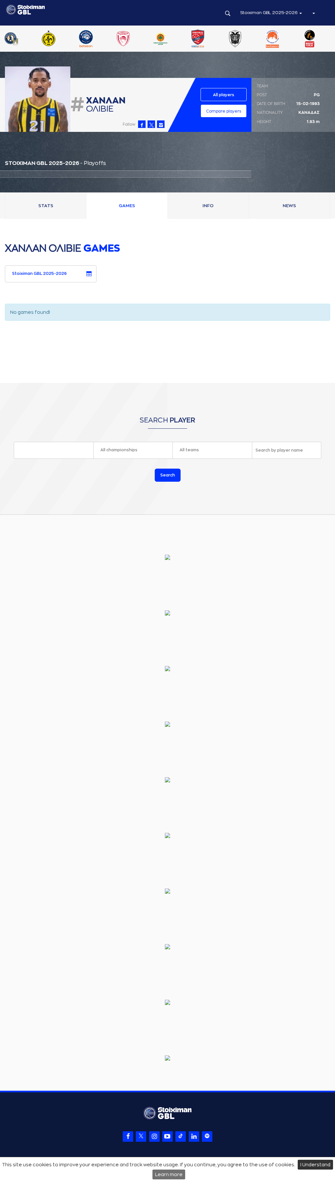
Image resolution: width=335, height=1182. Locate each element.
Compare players (223, 111)
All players (223, 95)
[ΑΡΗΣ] (45, 39)
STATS (45, 206)
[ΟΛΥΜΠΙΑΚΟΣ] (269, 39)
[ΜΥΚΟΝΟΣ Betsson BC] (232, 39)
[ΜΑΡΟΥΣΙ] (195, 39)
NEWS (289, 206)
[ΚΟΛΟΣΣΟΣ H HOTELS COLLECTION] (157, 39)
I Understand (315, 1164)
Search (167, 475)
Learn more (169, 1174)
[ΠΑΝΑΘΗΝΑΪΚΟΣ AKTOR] (307, 39)
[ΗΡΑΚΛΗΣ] (83, 39)
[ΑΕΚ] (8, 39)
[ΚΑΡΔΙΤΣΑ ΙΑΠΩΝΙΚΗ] (120, 39)
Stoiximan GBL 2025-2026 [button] (269, 12)
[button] (313, 12)
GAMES (127, 206)
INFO (208, 206)
